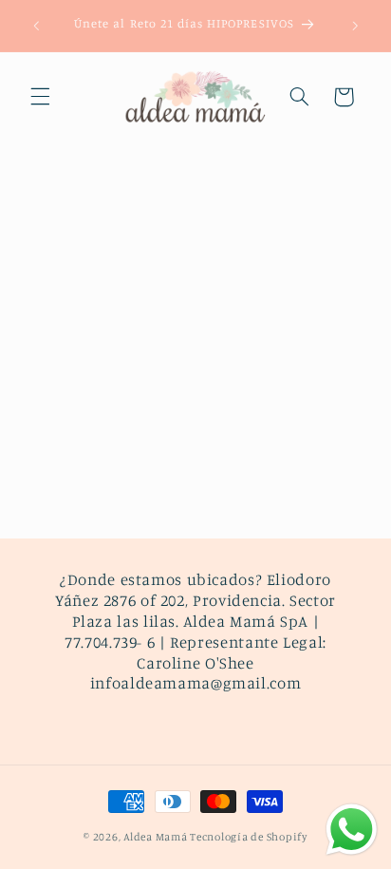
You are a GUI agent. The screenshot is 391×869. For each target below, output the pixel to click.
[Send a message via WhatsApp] (352, 830)
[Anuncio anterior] (36, 26)
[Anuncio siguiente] (355, 26)
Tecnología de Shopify (248, 836)
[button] (40, 97)
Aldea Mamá (155, 836)
